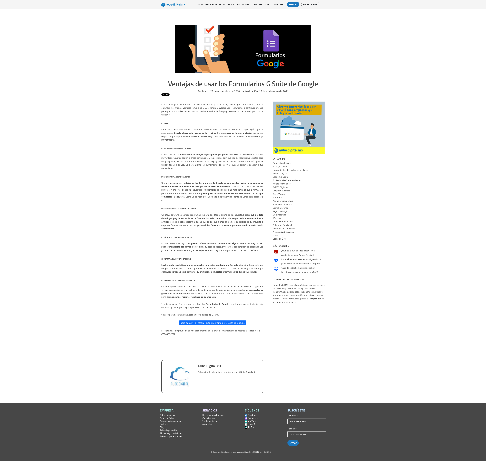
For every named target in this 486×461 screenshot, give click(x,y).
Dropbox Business (281, 190)
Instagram (253, 418)
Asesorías (207, 424)
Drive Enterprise (280, 208)
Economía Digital (281, 176)
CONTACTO (277, 4)
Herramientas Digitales (213, 415)
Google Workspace (282, 163)
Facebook (252, 415)
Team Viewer (279, 194)
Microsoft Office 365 (282, 204)
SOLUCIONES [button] (243, 4)
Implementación (210, 421)
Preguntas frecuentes (170, 421)
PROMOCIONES (261, 4)
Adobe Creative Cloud (283, 201)
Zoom (275, 235)
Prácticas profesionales (171, 436)
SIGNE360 (267, 452)
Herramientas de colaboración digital (290, 170)
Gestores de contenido (284, 228)
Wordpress (278, 218)
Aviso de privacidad (169, 430)
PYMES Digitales (280, 187)
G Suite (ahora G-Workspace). (217, 107)
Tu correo (292, 428)
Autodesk (277, 197)
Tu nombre (292, 415)
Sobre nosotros (167, 415)
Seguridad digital (281, 211)
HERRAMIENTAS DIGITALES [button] (218, 4)
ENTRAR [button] (293, 4)
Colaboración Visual (282, 225)
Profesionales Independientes (287, 180)
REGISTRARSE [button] (310, 4)
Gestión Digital (280, 173)
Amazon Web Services (283, 232)
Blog (162, 427)
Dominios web (280, 214)
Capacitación (208, 418)
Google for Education (283, 221)
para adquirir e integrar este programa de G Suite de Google (212, 322)
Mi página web (280, 166)
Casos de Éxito (280, 238)
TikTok (251, 427)
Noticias (164, 424)
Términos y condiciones (171, 433)
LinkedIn (252, 424)
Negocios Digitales (282, 183)
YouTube (252, 421)
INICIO (200, 4)
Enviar (293, 443)
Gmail (208, 136)
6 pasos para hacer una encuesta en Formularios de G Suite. (190, 314)
